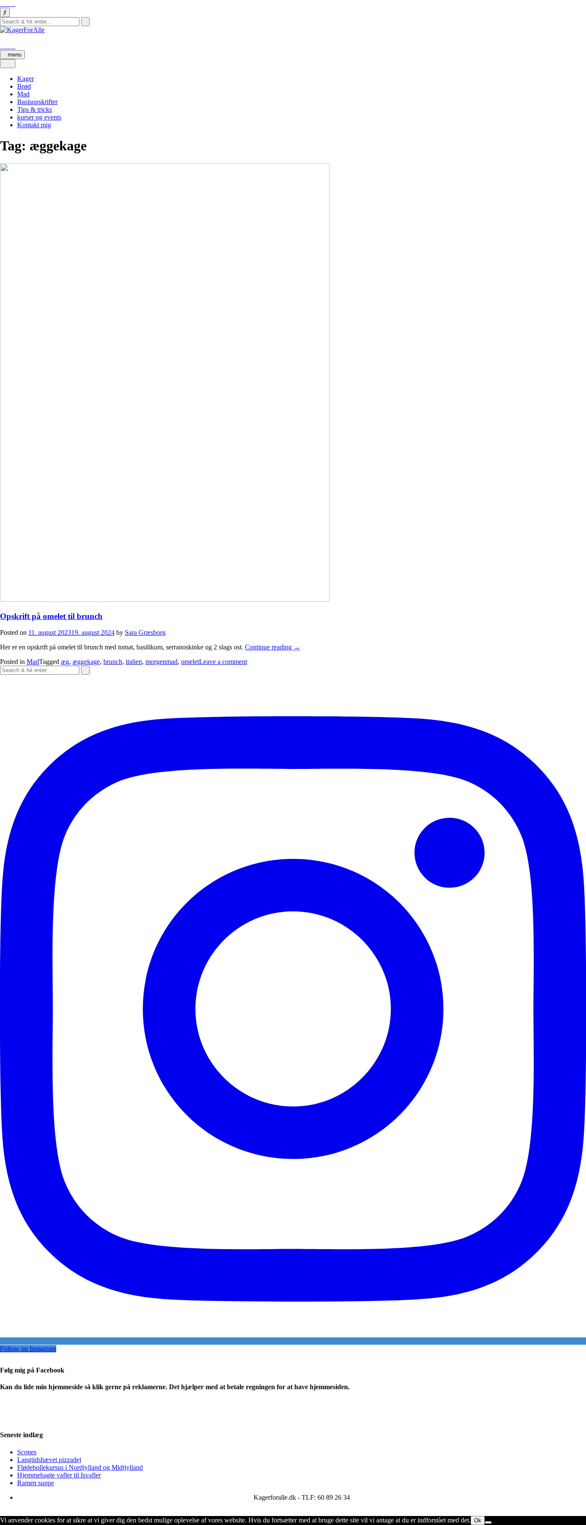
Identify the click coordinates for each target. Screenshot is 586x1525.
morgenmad (161, 661)
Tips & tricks (34, 109)
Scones (26, 1452)
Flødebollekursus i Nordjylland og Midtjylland (80, 1467)
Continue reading (272, 647)
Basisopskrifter (37, 101)
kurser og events (39, 117)
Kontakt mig (34, 125)
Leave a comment (223, 661)
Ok (477, 1520)
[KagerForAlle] (22, 29)
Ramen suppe (35, 1482)
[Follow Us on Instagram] (7, 3)
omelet (190, 661)
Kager (25, 78)
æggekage (86, 661)
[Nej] (488, 1522)
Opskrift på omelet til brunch (51, 616)
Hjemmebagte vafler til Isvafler (59, 1475)
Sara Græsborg (145, 632)
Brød (24, 86)
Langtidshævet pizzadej (49, 1459)
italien (134, 661)
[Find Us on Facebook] (2, 3)
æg (65, 661)
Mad (23, 94)
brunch (112, 661)
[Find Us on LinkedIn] (12, 3)
